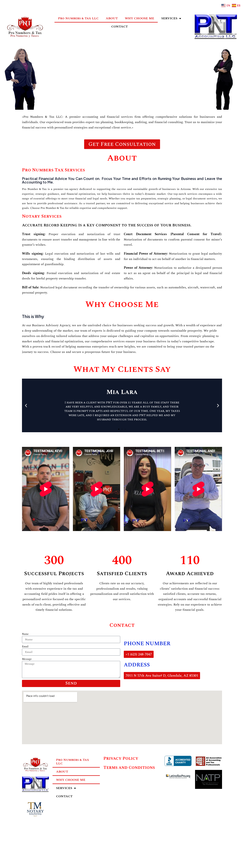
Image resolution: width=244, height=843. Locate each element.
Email (25, 646)
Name (25, 634)
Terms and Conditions (129, 767)
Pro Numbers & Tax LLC (78, 18)
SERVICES (169, 18)
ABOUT (112, 18)
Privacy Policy (120, 758)
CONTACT (119, 26)
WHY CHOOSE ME (139, 18)
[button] (26, 405)
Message (27, 659)
